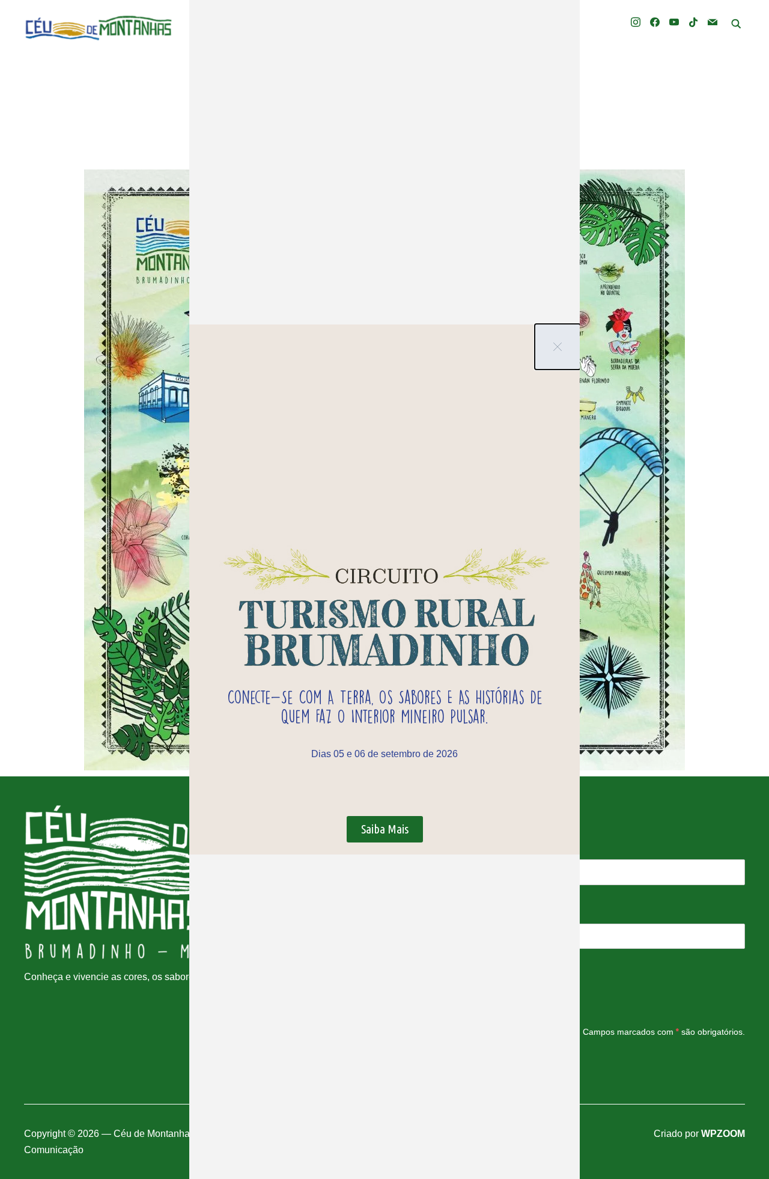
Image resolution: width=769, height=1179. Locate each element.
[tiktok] (693, 21)
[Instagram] (636, 21)
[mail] (713, 21)
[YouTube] (674, 21)
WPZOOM (723, 1134)
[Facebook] (655, 21)
